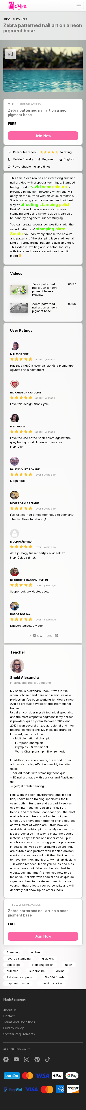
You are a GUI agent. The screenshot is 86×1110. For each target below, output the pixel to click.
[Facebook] (6, 1060)
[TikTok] (47, 1060)
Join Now (43, 136)
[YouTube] (17, 1060)
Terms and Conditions (19, 1022)
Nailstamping (14, 999)
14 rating (66, 152)
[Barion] (41, 1075)
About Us (10, 1010)
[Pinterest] (37, 1060)
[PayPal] (41, 1089)
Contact (9, 1016)
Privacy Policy (13, 1028)
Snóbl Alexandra (24, 677)
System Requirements (19, 1034)
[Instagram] (27, 1060)
